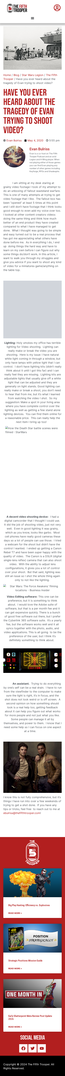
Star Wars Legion (32, 75)
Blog (16, 75)
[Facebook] (23, 1048)
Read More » (15, 913)
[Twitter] (32, 1048)
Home (7, 75)
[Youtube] (42, 1048)
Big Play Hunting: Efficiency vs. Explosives (29, 905)
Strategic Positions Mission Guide (25, 960)
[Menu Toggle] (32, 18)
